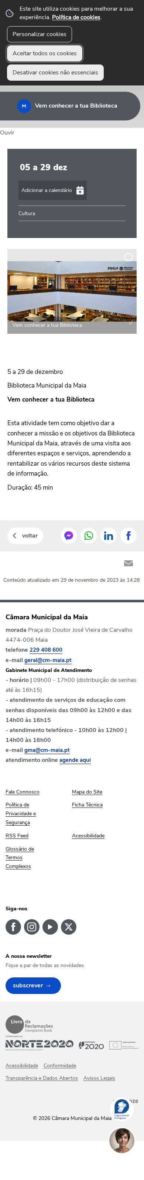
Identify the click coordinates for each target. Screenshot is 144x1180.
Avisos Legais (99, 1078)
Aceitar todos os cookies (45, 53)
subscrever (28, 985)
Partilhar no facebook (128, 536)
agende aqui (75, 760)
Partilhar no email (128, 563)
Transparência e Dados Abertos (42, 1078)
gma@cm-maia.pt (47, 750)
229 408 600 (46, 650)
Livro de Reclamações (29, 1024)
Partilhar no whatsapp (88, 536)
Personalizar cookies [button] (39, 34)
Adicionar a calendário (46, 190)
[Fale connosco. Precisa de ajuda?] (129, 1164)
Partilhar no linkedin (108, 536)
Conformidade (60, 1065)
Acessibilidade (22, 1065)
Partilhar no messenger (69, 536)
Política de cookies (76, 17)
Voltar (30, 536)
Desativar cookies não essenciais (55, 73)
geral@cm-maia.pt (48, 660)
